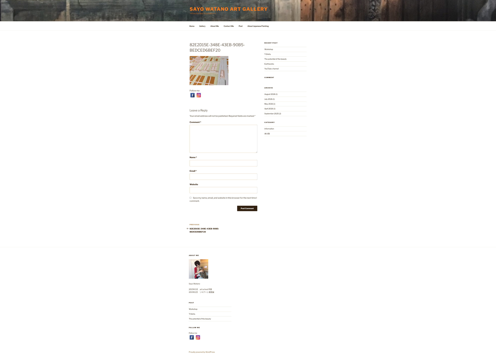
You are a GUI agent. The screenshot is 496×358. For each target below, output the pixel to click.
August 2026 (269, 94)
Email (193, 171)
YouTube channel (271, 69)
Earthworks (269, 64)
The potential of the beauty (275, 59)
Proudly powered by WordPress (202, 352)
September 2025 (271, 113)
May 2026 (268, 104)
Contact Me (229, 26)
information (269, 129)
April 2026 (268, 109)
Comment (195, 122)
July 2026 (268, 99)
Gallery (202, 26)
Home (191, 26)
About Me (214, 26)
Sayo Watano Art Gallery (229, 9)
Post (241, 26)
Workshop (268, 49)
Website (194, 184)
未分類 (267, 133)
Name (193, 157)
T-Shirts (267, 54)
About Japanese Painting (258, 26)
